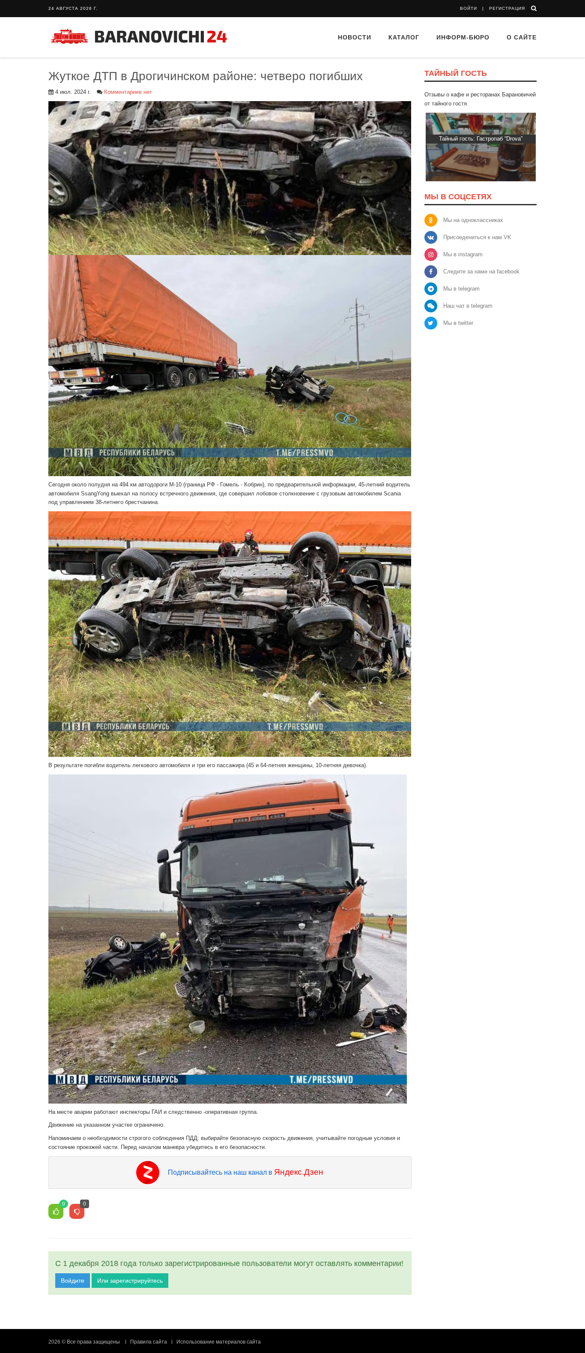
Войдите (72, 1280)
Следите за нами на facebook (481, 271)
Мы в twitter (458, 323)
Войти (468, 8)
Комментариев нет (128, 92)
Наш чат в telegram (467, 306)
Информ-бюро (462, 37)
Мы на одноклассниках (473, 220)
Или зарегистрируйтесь (130, 1280)
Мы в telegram (461, 288)
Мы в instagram (463, 254)
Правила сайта (148, 1342)
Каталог (403, 37)
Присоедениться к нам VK (477, 237)
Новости (354, 37)
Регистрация (507, 8)
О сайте (522, 37)
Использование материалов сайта (218, 1342)
